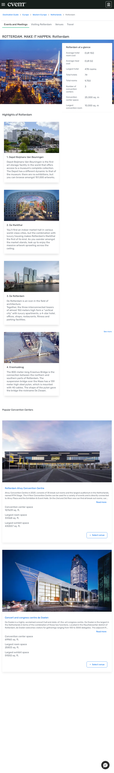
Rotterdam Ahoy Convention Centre (24, 488)
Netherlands (56, 15)
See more (108, 332)
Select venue (98, 535)
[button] (105, 765)
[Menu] (3, 4)
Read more (101, 502)
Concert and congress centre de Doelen (27, 617)
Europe (25, 15)
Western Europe (40, 15)
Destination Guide (11, 15)
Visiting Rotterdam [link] (41, 24)
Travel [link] (70, 24)
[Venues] (109, 4)
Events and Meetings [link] (15, 24)
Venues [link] (59, 24)
